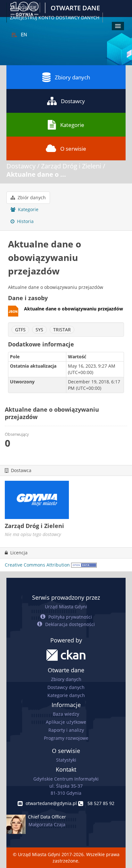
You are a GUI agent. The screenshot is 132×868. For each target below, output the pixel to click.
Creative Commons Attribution (37, 565)
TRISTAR (62, 330)
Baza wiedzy (66, 714)
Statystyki (66, 760)
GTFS (20, 330)
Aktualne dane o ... (36, 174)
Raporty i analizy (66, 730)
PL (14, 34)
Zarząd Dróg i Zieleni (71, 166)
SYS (39, 330)
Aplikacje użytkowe (66, 722)
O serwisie (73, 148)
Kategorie (72, 125)
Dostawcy (73, 101)
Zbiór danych (31, 197)
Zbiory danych (72, 77)
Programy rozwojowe (66, 738)
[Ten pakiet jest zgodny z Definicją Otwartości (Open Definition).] (84, 565)
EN (24, 34)
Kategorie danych (66, 695)
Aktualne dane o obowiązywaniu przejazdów (73, 309)
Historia (25, 221)
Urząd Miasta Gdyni (66, 607)
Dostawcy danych (66, 687)
